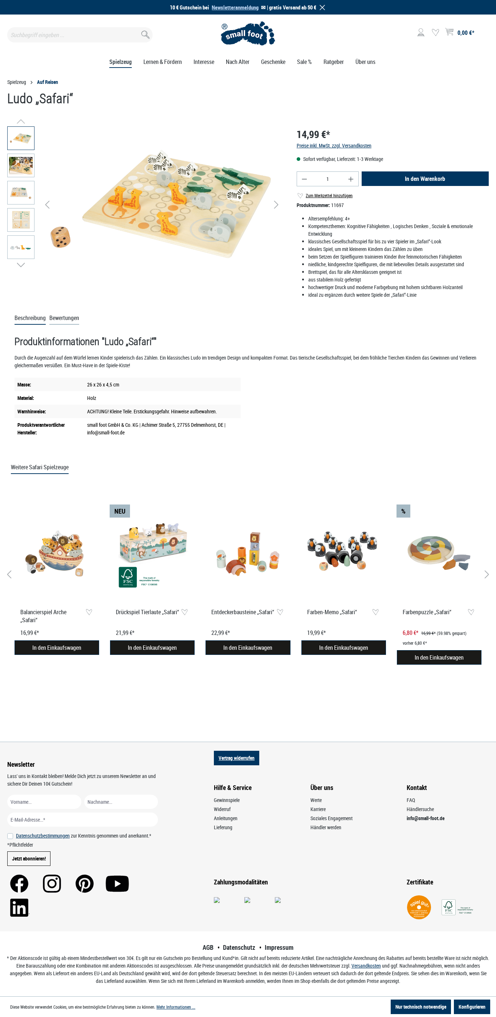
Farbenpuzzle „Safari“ (427, 612)
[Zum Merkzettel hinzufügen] (88, 612)
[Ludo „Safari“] (162, 204)
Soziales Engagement (331, 818)
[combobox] (80, 34)
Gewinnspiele (227, 800)
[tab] (30, 318)
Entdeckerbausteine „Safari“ (242, 612)
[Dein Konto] (421, 33)
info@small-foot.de (425, 818)
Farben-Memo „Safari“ (332, 612)
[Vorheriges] (47, 204)
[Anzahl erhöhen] (351, 178)
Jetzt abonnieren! (29, 858)
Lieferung (223, 827)
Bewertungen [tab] (64, 318)
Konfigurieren (472, 1006)
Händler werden (325, 827)
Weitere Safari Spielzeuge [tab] (40, 467)
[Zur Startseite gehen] (247, 33)
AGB (208, 947)
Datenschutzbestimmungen (43, 835)
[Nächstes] (276, 204)
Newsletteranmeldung (235, 7)
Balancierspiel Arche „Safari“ (43, 616)
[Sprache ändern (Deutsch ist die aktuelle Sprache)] (483, 35)
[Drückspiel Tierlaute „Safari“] (152, 553)
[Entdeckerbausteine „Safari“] (247, 553)
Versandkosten (366, 965)
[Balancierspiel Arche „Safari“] (56, 553)
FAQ (411, 800)
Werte (316, 800)
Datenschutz (239, 947)
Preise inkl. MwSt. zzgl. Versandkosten (334, 145)
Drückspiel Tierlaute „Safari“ (147, 612)
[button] (321, 7)
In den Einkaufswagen (56, 648)
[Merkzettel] (435, 33)
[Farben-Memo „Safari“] (343, 553)
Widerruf (222, 809)
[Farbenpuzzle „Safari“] (439, 553)
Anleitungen (225, 818)
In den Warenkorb (425, 179)
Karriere (318, 809)
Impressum (279, 947)
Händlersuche (420, 809)
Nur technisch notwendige (420, 1006)
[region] (144, 204)
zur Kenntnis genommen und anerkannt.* (83, 835)
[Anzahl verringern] (304, 178)
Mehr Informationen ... (175, 1007)
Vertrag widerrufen (237, 757)
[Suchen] (145, 33)
